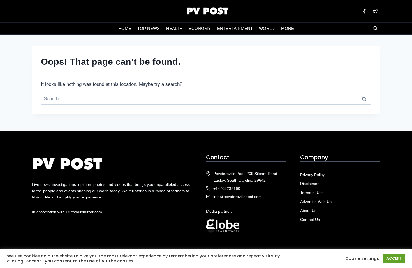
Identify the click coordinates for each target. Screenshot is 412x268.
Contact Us (310, 219)
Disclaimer (309, 183)
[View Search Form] (375, 29)
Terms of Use (312, 192)
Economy (200, 28)
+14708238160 (226, 188)
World (267, 28)
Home (124, 28)
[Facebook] (364, 11)
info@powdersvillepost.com (237, 196)
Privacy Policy (312, 174)
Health (174, 28)
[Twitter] (375, 11)
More (287, 28)
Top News (148, 28)
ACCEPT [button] (394, 258)
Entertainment (235, 28)
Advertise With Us (316, 201)
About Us (308, 210)
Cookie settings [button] (362, 258)
